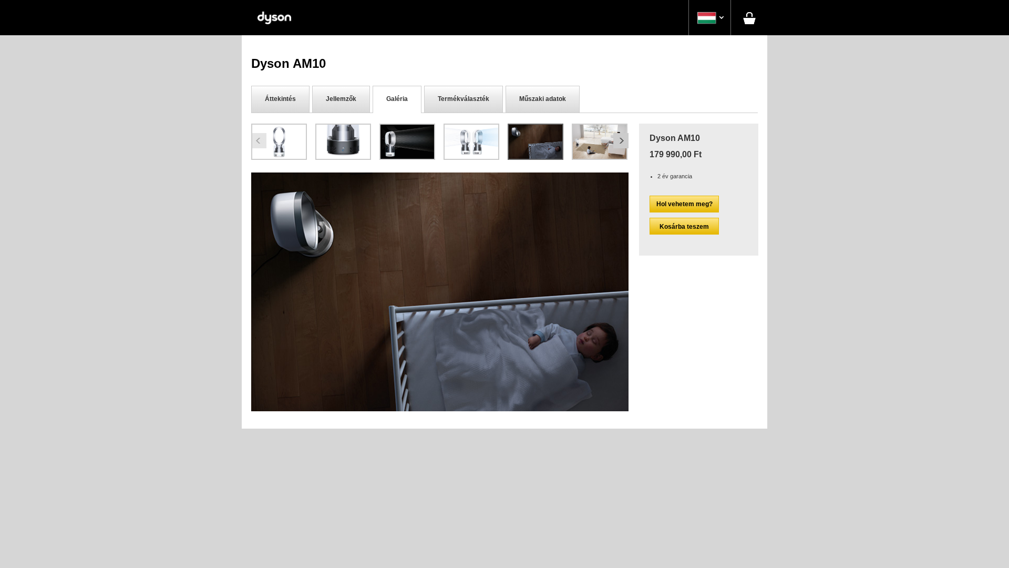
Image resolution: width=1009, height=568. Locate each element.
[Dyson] (274, 17)
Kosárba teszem (684, 226)
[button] (709, 18)
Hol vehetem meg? (684, 204)
